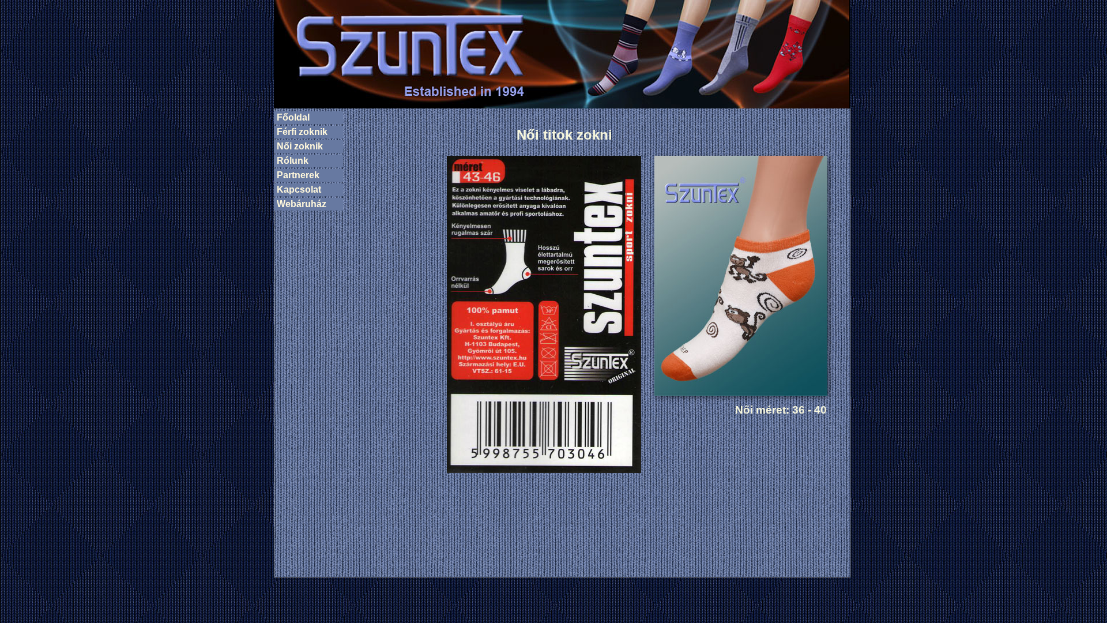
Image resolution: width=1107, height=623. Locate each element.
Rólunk (292, 161)
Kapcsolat (299, 189)
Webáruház (301, 204)
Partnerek (298, 175)
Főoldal (293, 117)
